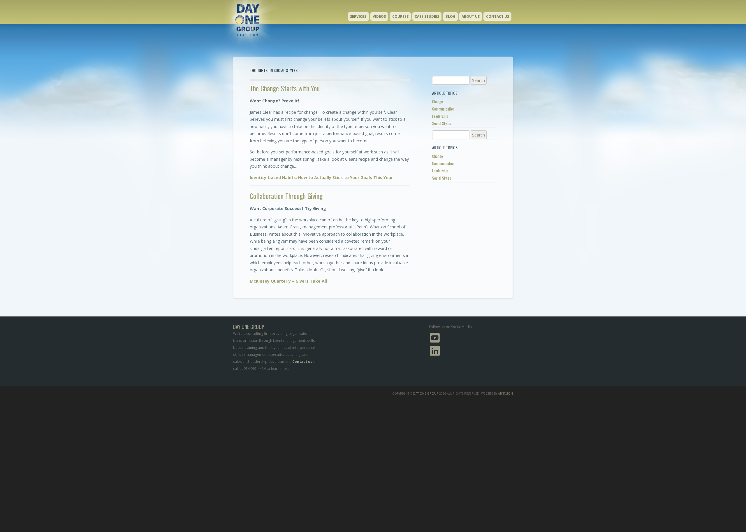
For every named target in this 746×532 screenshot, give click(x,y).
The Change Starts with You (285, 88)
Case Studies (427, 16)
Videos (379, 16)
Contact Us (497, 16)
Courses (400, 16)
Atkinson (505, 393)
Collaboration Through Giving (286, 195)
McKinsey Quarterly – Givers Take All (288, 281)
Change (437, 101)
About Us (471, 16)
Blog (450, 16)
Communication (443, 109)
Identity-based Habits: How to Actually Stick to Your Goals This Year (321, 177)
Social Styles (441, 123)
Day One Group (425, 393)
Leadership (440, 116)
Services (358, 16)
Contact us (302, 361)
